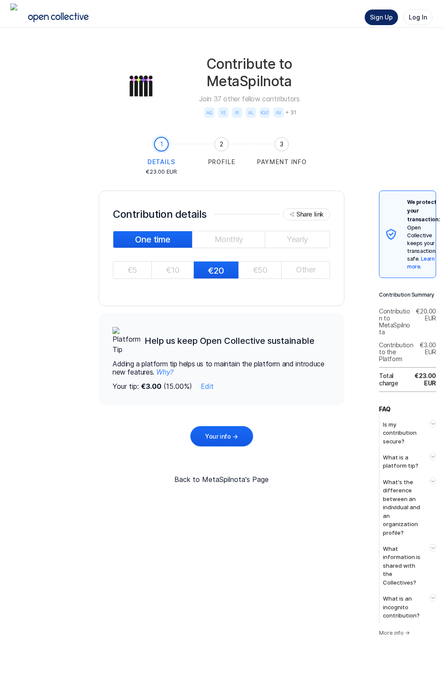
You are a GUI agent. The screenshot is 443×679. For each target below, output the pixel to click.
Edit (207, 386)
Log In (418, 17)
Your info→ (221, 436)
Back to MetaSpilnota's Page (221, 479)
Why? (164, 372)
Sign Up (381, 17)
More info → (394, 633)
